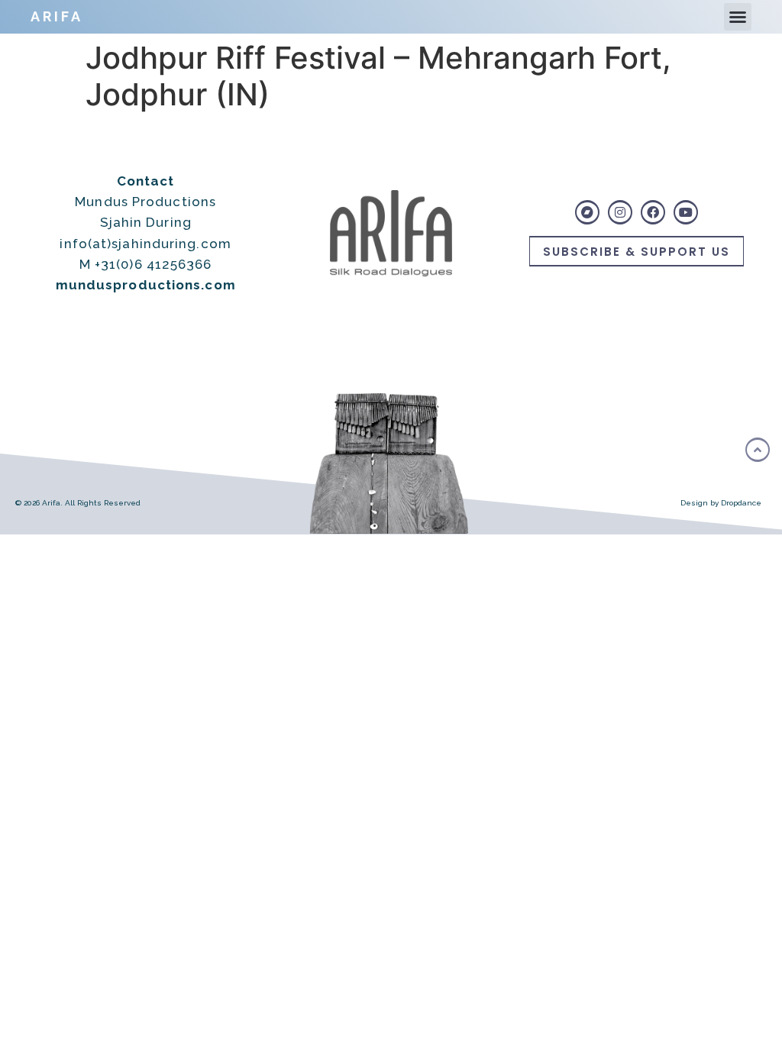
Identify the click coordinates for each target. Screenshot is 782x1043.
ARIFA (57, 16)
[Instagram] (620, 212)
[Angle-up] (757, 450)
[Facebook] (653, 212)
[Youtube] (686, 212)
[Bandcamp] (587, 212)
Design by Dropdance (720, 503)
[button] (737, 17)
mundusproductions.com (146, 284)
